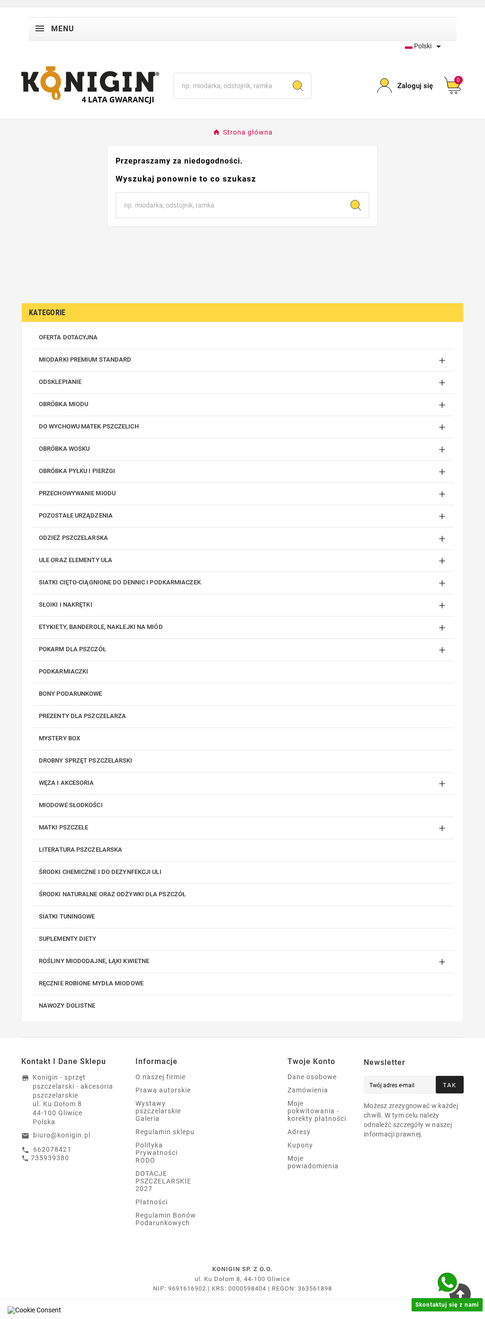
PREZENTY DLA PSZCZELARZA (82, 715)
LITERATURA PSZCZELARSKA (80, 849)
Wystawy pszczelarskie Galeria (158, 1111)
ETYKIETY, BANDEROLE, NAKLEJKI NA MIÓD (101, 626)
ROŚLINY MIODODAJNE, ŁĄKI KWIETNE (94, 960)
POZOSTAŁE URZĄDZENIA (76, 515)
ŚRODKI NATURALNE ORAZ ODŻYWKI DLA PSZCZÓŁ (112, 894)
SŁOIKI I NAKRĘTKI (65, 604)
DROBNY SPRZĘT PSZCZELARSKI (86, 760)
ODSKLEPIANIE (60, 381)
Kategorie (47, 312)
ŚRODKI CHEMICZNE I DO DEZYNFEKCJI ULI (100, 871)
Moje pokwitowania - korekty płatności (316, 1111)
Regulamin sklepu (165, 1132)
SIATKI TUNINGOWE (67, 916)
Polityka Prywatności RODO (156, 1152)
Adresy (299, 1132)
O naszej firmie (160, 1077)
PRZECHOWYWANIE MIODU (77, 493)
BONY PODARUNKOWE (70, 693)
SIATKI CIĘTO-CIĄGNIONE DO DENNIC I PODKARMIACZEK (120, 582)
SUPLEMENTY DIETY (68, 938)
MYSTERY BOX (59, 738)
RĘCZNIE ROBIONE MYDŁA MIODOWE (91, 983)
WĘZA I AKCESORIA (66, 782)
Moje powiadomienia (313, 1162)
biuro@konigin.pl (61, 1135)
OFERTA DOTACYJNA (68, 337)
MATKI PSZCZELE (63, 827)
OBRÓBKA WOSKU (64, 448)
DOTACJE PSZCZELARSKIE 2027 (163, 1181)
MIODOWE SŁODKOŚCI (71, 805)
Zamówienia (307, 1090)
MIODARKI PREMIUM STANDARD (85, 359)
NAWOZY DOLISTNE (67, 1005)
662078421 (52, 1149)
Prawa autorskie (163, 1090)
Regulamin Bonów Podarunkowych (165, 1219)
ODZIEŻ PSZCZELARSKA (73, 537)
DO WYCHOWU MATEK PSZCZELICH (89, 426)
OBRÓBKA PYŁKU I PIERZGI (77, 470)
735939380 (50, 1158)
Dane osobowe (312, 1077)
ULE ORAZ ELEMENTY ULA (75, 560)
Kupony (300, 1145)
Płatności (151, 1202)
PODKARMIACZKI (63, 671)
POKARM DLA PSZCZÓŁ (72, 649)
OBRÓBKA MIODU (63, 404)
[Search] (298, 86)
